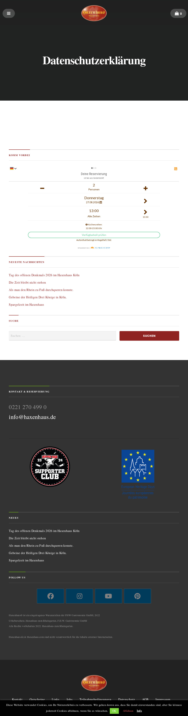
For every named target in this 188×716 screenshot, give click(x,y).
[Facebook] (50, 596)
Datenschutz (126, 699)
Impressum (163, 699)
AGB (145, 699)
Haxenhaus (94, 13)
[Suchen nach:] (62, 335)
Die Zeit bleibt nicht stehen (27, 282)
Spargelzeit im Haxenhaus (26, 304)
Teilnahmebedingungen (95, 699)
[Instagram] (79, 596)
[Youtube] (108, 596)
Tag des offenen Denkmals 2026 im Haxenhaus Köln (44, 275)
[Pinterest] (137, 596)
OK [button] (114, 710)
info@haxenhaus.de (32, 417)
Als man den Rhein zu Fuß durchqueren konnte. (41, 290)
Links (55, 699)
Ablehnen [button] (128, 710)
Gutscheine (37, 699)
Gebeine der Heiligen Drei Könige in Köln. (37, 297)
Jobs (69, 699)
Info (139, 711)
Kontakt (17, 699)
